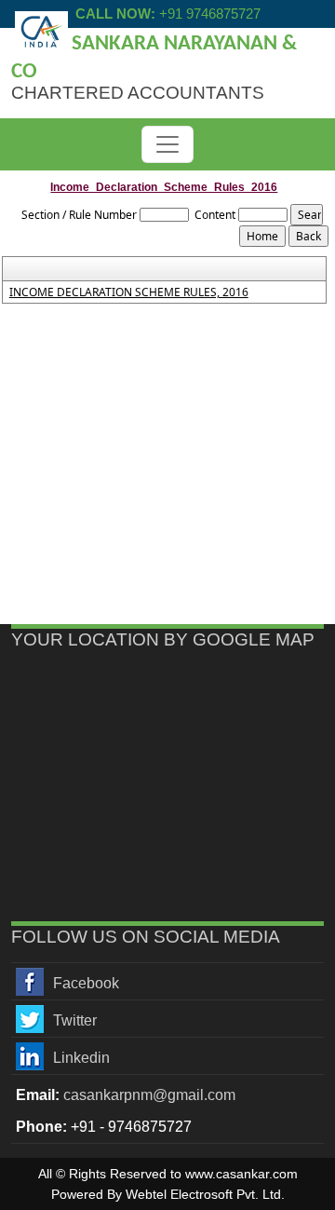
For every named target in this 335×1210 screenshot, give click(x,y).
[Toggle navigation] (167, 144)
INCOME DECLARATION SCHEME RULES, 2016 (128, 292)
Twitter (75, 1020)
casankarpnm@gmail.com (149, 1095)
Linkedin (81, 1058)
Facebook (86, 983)
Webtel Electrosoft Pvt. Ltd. (205, 1194)
